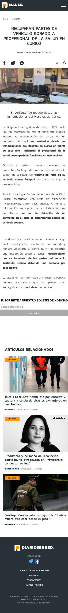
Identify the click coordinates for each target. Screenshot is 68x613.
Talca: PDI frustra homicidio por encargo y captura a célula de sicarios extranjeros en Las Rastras (36, 401)
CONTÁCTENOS (34, 580)
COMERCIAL (34, 575)
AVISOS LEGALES (34, 585)
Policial (16, 19)
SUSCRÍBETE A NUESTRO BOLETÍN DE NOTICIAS (34, 300)
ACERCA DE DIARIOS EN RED (34, 570)
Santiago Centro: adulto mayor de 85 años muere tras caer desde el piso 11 (35, 517)
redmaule (10, 409)
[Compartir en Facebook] (4, 64)
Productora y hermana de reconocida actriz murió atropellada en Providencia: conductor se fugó (34, 460)
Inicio (6, 19)
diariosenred (12, 468)
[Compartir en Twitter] (13, 64)
